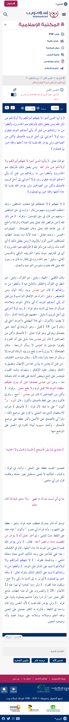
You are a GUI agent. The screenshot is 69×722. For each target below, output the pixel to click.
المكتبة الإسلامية (40, 24)
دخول (10, 3)
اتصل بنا (27, 678)
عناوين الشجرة (22, 660)
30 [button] (56, 108)
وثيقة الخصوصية (58, 678)
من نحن (16, 678)
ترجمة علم (40, 660)
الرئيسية (59, 78)
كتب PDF (54, 34)
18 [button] (32, 108)
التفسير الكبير (48, 78)
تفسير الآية (58, 660)
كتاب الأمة (52, 41)
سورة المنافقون (33, 78)
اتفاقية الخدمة (41, 678)
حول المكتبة (52, 48)
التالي (9, 637)
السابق (17, 637)
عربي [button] (60, 3)
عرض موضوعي (52, 61)
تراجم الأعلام (51, 68)
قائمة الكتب (53, 55)
